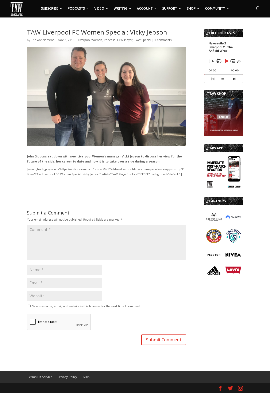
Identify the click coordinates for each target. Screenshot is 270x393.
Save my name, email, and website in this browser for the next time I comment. (86, 306)
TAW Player (124, 40)
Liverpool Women (90, 40)
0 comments (163, 40)
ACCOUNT (145, 9)
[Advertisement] (76, 183)
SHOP (191, 9)
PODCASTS (76, 9)
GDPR (86, 377)
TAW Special (142, 40)
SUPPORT (169, 9)
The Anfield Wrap (42, 40)
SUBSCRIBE (49, 9)
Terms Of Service (39, 377)
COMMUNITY (215, 9)
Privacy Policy (67, 377)
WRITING (120, 9)
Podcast (109, 40)
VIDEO (99, 9)
